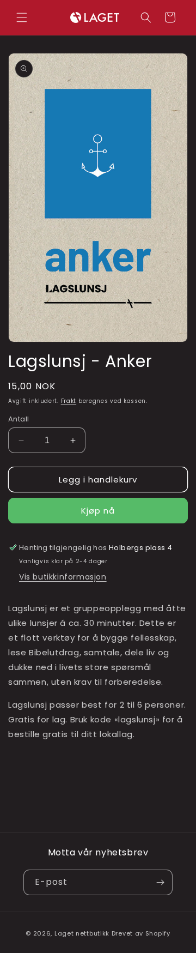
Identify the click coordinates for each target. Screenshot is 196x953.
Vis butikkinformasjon (63, 576)
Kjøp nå (98, 510)
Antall (18, 419)
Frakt (69, 401)
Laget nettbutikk (81, 933)
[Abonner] (160, 882)
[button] (22, 17)
